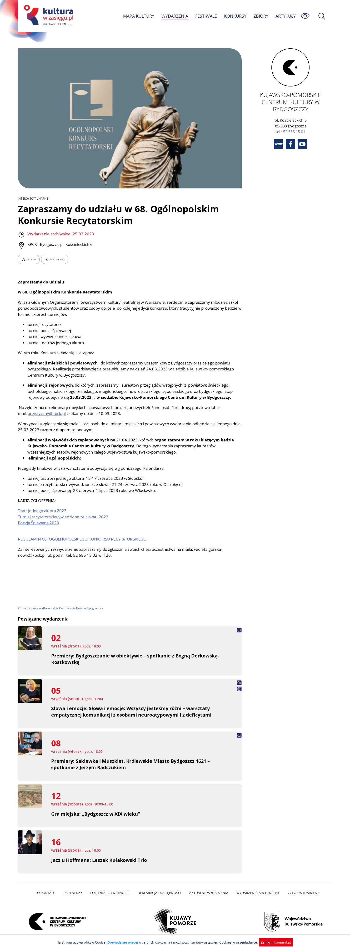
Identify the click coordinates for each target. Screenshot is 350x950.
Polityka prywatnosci (110, 892)
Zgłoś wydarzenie (304, 892)
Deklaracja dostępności (159, 892)
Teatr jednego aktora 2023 (42, 510)
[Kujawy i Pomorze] (175, 921)
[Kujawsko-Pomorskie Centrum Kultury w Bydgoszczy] (56, 921)
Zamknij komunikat (276, 942)
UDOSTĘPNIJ (57, 259)
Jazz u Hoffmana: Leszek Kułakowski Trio (99, 860)
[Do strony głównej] (48, 16)
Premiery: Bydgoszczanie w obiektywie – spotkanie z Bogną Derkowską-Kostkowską (135, 658)
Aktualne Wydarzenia (208, 892)
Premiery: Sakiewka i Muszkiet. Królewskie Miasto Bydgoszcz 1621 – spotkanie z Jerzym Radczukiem (130, 764)
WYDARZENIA (174, 16)
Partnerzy (73, 892)
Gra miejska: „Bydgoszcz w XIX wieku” (95, 814)
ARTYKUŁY (285, 16)
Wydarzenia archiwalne (258, 892)
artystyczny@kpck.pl (47, 413)
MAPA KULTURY (138, 16)
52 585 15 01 (294, 131)
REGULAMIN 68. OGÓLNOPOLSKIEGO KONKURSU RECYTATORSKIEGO (82, 539)
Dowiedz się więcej (122, 942)
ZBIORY (261, 16)
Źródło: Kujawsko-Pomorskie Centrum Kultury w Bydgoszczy (60, 608)
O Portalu (46, 892)
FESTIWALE (206, 16)
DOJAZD (31, 259)
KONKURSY (235, 16)
